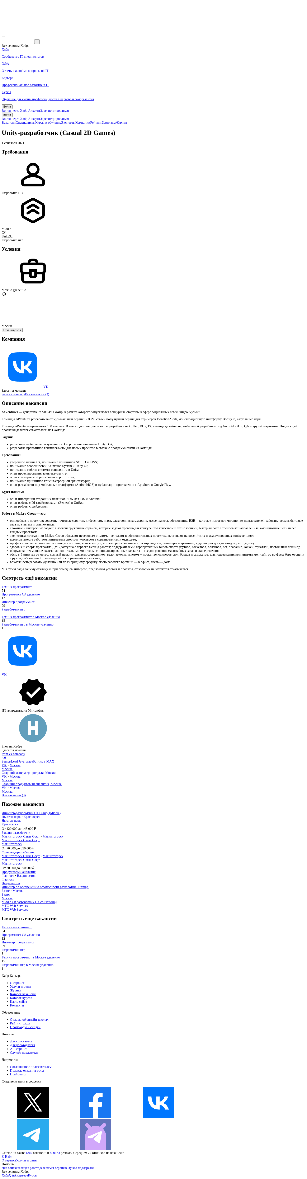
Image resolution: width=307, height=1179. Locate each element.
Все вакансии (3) (37, 394)
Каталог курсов (21, 998)
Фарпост (8, 875)
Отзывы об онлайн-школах (29, 1019)
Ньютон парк (11, 817)
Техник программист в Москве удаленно (31, 617)
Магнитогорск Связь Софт (21, 836)
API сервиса (18, 1049)
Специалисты (25, 122)
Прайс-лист (18, 1074)
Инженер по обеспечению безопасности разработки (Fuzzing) (45, 887)
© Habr (7, 1156)
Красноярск (32, 817)
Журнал (121, 122)
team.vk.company (13, 394)
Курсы (32, 1175)
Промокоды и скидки (25, 1027)
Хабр (5, 1175)
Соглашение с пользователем (31, 1067)
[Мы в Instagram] (221, 1117)
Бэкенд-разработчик (16, 832)
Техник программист (17, 587)
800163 (55, 1153)
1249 (28, 1153)
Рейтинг (96, 122)
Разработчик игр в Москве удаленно (27, 624)
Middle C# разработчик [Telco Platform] (29, 902)
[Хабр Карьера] (18, 41)
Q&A (12, 1175)
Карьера (22, 1175)
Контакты (17, 1005)
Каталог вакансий (23, 994)
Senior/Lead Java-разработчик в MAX (28, 761)
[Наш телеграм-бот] (95, 1149)
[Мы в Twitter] (33, 1117)
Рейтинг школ (20, 1023)
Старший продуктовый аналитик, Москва (32, 784)
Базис (6, 890)
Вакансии (9, 122)
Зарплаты (109, 122)
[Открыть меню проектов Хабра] (3, 36)
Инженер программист (18, 602)
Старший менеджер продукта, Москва (29, 772)
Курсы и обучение (48, 122)
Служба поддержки (24, 1052)
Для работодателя (22, 1045)
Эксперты (68, 122)
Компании (82, 122)
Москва (15, 765)
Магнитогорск (53, 836)
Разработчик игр (13, 609)
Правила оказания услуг (27, 1070)
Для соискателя (21, 1041)
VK (45, 386)
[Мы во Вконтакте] (158, 1117)
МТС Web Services (15, 905)
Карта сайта (18, 1001)
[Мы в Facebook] (95, 1117)
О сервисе (17, 983)
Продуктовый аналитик (19, 872)
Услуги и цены (20, 986)
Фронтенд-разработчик (18, 852)
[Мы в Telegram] (33, 1149)
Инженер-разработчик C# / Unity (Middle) (31, 813)
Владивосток (26, 875)
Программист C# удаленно (21, 594)
